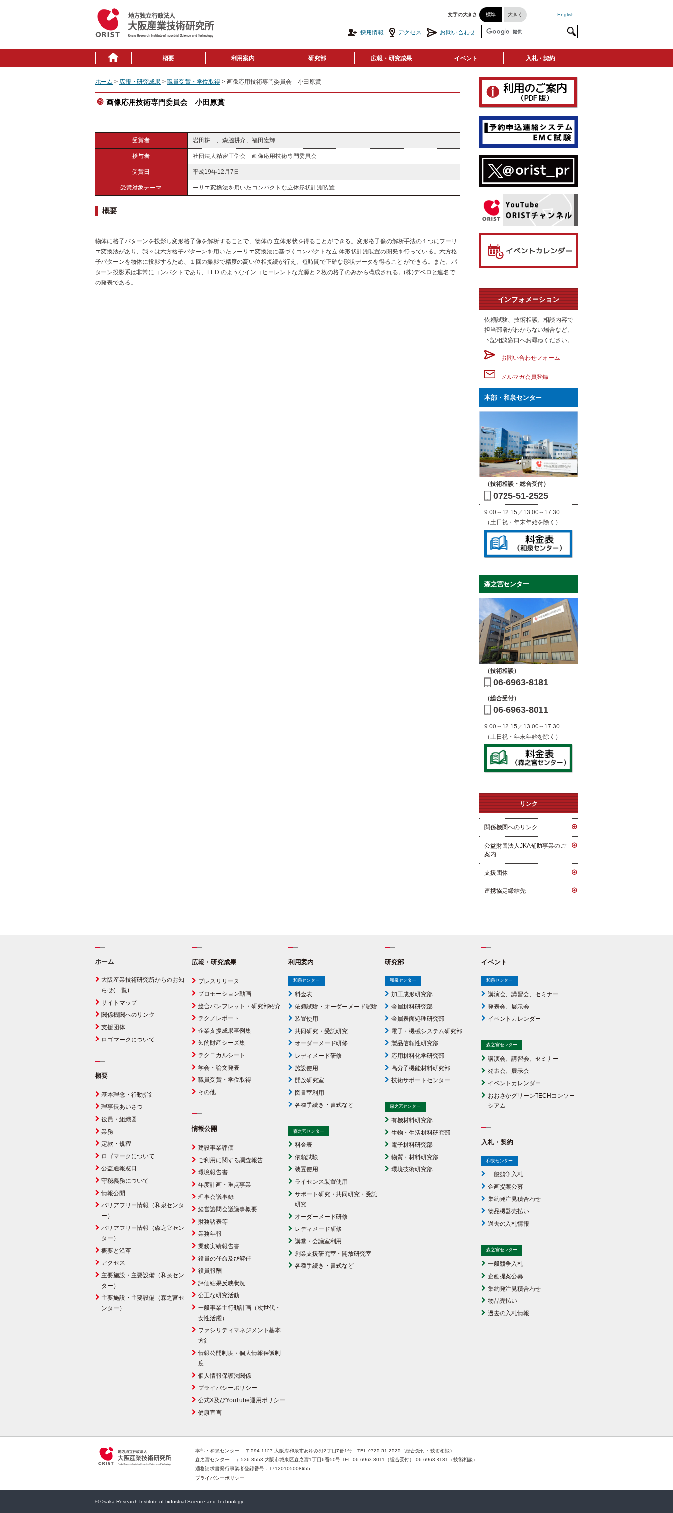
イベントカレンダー (514, 1018)
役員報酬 (210, 1270)
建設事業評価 (216, 1147)
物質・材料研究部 (414, 1157)
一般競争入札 (505, 1174)
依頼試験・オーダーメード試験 (336, 1006)
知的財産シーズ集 (221, 1043)
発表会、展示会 (508, 1006)
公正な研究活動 (218, 1295)
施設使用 (306, 1068)
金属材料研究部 (412, 1006)
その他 (207, 1092)
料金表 (303, 994)
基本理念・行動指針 (128, 1094)
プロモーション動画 (224, 993)
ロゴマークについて (128, 1039)
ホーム (104, 81)
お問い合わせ (457, 32)
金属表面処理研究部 (417, 1018)
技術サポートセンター (420, 1080)
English (565, 14)
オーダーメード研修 (321, 1043)
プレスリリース (218, 981)
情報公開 (113, 1193)
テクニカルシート (221, 1055)
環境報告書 (213, 1172)
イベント (466, 58)
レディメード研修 (318, 1055)
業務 (107, 1131)
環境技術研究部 (412, 1169)
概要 (168, 58)
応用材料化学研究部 (417, 1055)
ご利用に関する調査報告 (230, 1160)
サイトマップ (119, 1002)
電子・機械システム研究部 (426, 1031)
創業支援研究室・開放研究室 (333, 1253)
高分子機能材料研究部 (420, 1068)
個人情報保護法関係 (224, 1375)
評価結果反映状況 (221, 1283)
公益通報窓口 (119, 1168)
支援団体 (496, 872)
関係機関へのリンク (511, 827)
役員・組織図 (119, 1119)
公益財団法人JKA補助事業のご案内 (525, 850)
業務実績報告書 (218, 1246)
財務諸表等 (213, 1221)
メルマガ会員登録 (521, 377)
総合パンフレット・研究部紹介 (239, 1006)
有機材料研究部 (412, 1120)
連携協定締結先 (505, 890)
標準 (491, 14)
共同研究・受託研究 (321, 1031)
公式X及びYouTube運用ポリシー (241, 1400)
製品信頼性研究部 (414, 1043)
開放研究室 (309, 1080)
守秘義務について (125, 1180)
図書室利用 (309, 1092)
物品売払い (502, 1300)
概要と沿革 (116, 1250)
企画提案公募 (505, 1186)
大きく (515, 14)
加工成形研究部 (412, 994)
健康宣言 (210, 1412)
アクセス (410, 32)
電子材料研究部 (412, 1144)
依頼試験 (306, 1157)
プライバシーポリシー (227, 1388)
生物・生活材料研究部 (420, 1132)
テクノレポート (218, 1018)
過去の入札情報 (508, 1223)
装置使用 (306, 1018)
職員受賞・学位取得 (193, 81)
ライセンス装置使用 (321, 1181)
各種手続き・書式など (324, 1105)
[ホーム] (113, 58)
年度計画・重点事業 (224, 1184)
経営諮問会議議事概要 (227, 1209)
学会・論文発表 (218, 1067)
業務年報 (210, 1233)
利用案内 (243, 58)
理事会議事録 (216, 1197)
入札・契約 (540, 58)
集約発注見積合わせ (514, 1199)
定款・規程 (116, 1143)
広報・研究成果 (391, 58)
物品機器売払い (508, 1211)
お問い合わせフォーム (527, 357)
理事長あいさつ (122, 1106)
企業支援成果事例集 (224, 1030)
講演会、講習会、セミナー (523, 994)
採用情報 (372, 32)
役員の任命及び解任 (224, 1258)
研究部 (317, 58)
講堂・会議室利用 (318, 1241)
